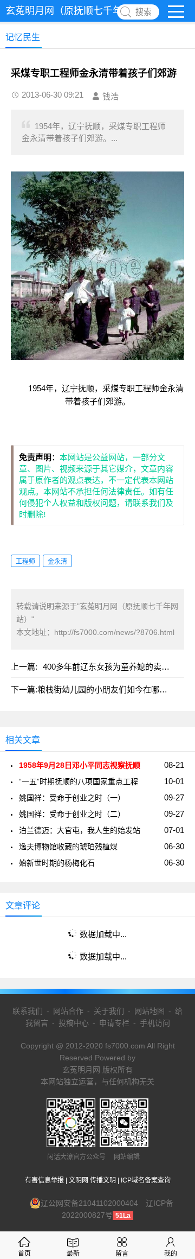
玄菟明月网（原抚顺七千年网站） (78, 10)
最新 (73, 1253)
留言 (121, 1253)
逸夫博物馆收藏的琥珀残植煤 (68, 846)
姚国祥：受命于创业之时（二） (72, 814)
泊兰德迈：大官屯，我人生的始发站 (79, 830)
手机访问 (155, 1023)
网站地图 (149, 1011)
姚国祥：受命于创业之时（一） (72, 797)
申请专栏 (114, 1023)
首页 (24, 1253)
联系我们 (27, 1011)
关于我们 (109, 1011)
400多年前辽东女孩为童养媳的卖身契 (110, 666)
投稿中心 (73, 1023)
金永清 (57, 561)
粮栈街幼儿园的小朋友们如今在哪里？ (106, 689)
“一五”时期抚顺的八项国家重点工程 (78, 781)
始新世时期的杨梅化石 (57, 863)
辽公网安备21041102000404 (89, 1203)
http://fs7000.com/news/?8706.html (114, 632)
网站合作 (68, 1011)
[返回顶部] (172, 1121)
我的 (170, 1253)
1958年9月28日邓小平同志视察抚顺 (79, 765)
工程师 (25, 561)
